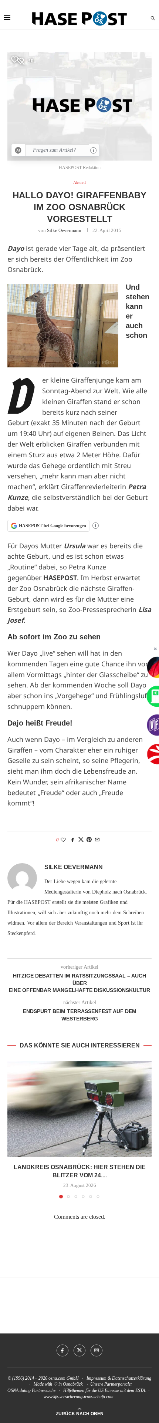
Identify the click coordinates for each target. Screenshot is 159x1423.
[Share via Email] (97, 840)
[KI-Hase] (18, 150)
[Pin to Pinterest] (89, 840)
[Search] (152, 18)
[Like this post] (63, 840)
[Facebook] (62, 1350)
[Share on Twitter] (81, 840)
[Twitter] (79, 1350)
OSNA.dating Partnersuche (31, 1390)
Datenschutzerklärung (131, 1378)
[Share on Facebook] (72, 840)
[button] (13, 1129)
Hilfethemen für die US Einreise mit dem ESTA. (104, 1390)
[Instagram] (96, 1350)
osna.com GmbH (63, 1378)
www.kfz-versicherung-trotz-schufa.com (79, 1396)
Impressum (96, 1378)
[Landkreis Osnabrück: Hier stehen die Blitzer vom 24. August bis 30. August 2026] (79, 1109)
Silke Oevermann (64, 230)
